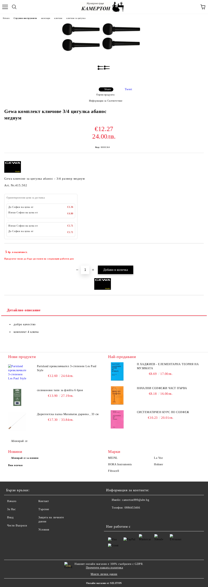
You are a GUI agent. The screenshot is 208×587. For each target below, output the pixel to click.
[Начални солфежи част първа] (117, 395)
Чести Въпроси (17, 525)
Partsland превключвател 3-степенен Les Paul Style (66, 368)
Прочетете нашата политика (104, 567)
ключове (58, 18)
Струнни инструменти (25, 18)
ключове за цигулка (75, 18)
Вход (10, 517)
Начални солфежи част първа (162, 388)
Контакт (43, 501)
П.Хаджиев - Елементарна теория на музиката (168, 366)
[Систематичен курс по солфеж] (117, 419)
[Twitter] (120, 516)
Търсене (43, 509)
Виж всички (15, 465)
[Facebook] (111, 516)
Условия (43, 529)
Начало (6, 18)
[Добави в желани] (198, 250)
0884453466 (132, 507)
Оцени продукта (105, 94)
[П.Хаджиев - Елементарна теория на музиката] (117, 371)
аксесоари (45, 18)
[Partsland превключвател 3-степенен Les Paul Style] (17, 373)
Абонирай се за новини (25, 458)
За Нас (11, 509)
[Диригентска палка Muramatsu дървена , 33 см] (17, 421)
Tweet (128, 89)
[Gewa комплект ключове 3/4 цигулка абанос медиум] (104, 59)
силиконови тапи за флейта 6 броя (60, 390)
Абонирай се (19, 441)
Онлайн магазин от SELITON (104, 583)
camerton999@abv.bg (135, 499)
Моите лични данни (104, 574)
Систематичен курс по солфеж (163, 412)
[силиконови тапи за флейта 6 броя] (17, 397)
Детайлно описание (24, 310)
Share (107, 89)
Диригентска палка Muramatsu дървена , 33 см (68, 414)
